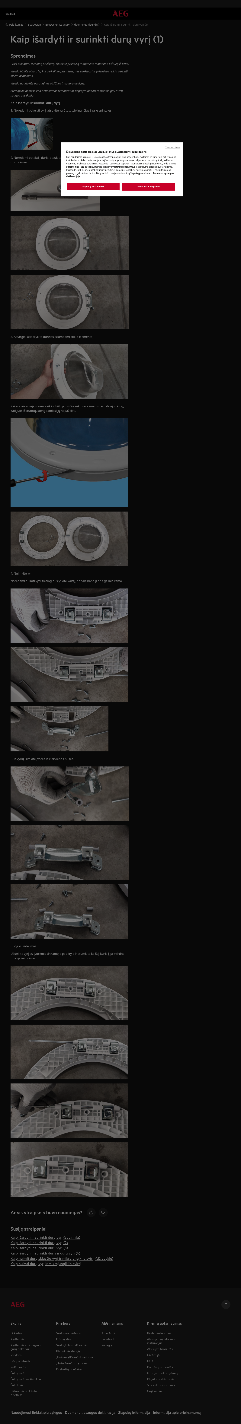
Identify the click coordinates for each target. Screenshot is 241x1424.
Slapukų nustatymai (93, 186)
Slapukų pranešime (140, 173)
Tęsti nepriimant (172, 147)
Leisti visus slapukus (148, 186)
